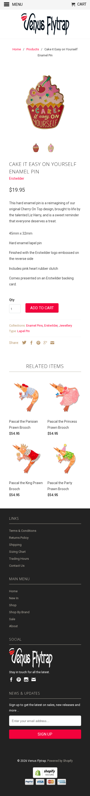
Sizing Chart (17, 551)
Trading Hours (19, 558)
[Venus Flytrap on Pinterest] (19, 679)
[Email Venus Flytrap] (33, 679)
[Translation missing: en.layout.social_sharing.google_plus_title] (44, 343)
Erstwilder (16, 178)
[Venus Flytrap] (45, 24)
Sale (12, 619)
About (13, 626)
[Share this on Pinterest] (37, 343)
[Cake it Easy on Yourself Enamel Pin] (45, 102)
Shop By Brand (19, 612)
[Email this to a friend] (51, 343)
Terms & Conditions (22, 531)
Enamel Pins (34, 325)
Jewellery (65, 325)
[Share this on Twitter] (23, 342)
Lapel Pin (23, 331)
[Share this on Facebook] (30, 343)
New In (13, 598)
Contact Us (16, 565)
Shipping (15, 544)
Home (13, 591)
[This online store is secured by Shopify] (45, 777)
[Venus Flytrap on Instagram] (26, 679)
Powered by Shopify (60, 761)
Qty (11, 300)
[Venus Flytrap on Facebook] (11, 679)
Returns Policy (19, 537)
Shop (13, 605)
